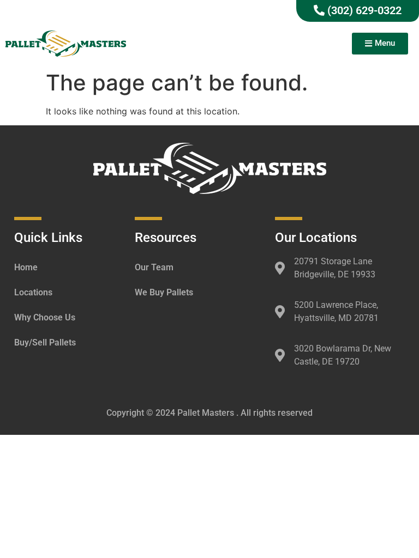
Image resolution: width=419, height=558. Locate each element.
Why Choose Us (44, 317)
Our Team (154, 267)
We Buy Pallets (164, 292)
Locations (33, 292)
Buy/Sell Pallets (45, 342)
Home (26, 267)
